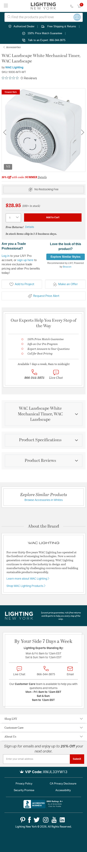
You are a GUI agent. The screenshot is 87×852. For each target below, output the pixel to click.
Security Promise (24, 790)
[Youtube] (54, 820)
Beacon (67, 266)
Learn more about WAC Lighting (27, 578)
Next (82, 132)
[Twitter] (36, 820)
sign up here (25, 260)
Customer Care (13, 727)
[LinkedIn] (62, 820)
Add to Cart (52, 217)
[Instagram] (45, 820)
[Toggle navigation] (6, 6)
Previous (4, 132)
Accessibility (63, 790)
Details (42, 177)
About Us (10, 736)
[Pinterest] (22, 820)
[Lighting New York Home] (43, 6)
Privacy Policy (24, 783)
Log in (6, 255)
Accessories (13, 47)
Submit (77, 759)
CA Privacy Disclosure (63, 783)
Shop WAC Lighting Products (25, 586)
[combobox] (43, 17)
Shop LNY (10, 719)
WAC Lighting (14, 67)
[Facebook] (29, 820)
